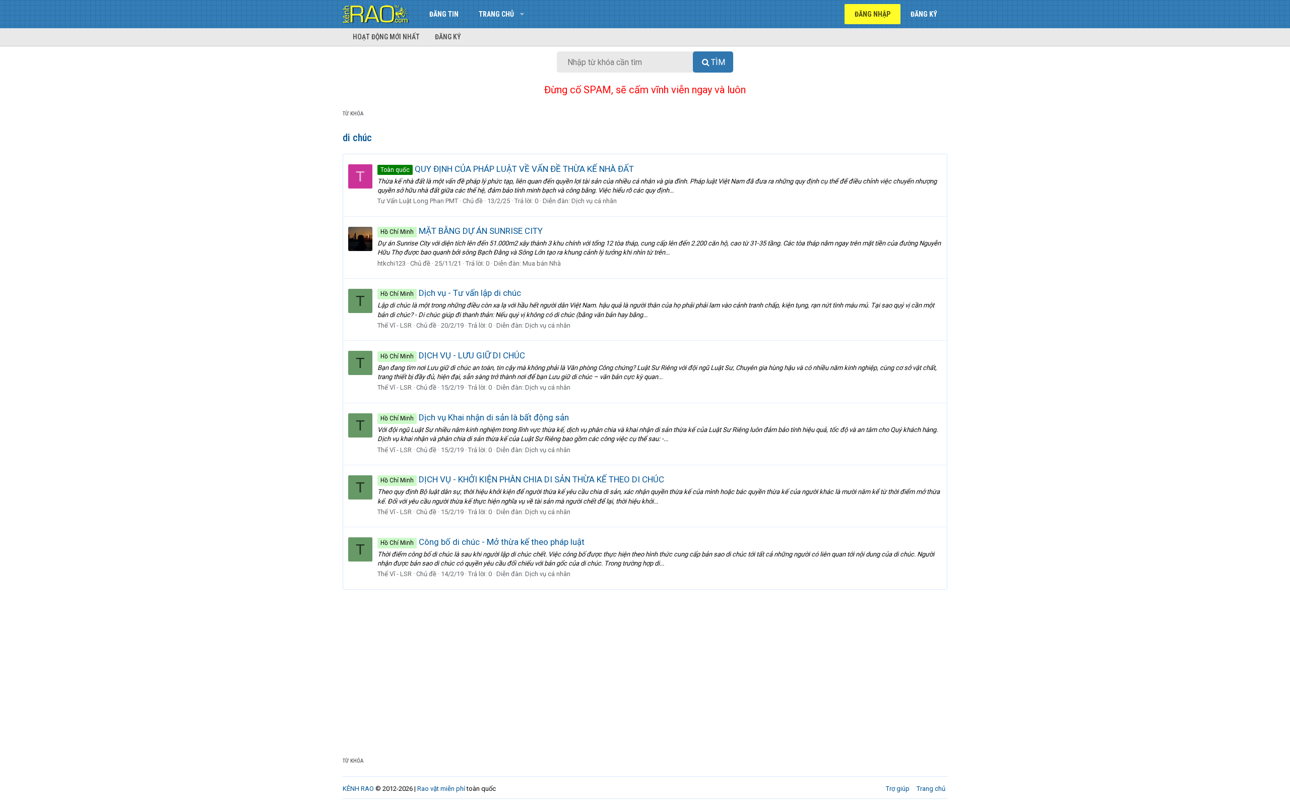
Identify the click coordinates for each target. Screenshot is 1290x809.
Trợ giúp (898, 788)
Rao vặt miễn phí (441, 788)
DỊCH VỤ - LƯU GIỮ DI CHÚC (452, 355)
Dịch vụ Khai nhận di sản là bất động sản (474, 417)
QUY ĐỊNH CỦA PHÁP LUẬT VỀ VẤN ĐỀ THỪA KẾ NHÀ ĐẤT (507, 169)
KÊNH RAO (358, 788)
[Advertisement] (645, 665)
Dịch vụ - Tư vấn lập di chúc (450, 293)
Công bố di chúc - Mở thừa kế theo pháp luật (482, 542)
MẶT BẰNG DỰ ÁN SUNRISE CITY (461, 231)
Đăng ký (448, 37)
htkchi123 (391, 263)
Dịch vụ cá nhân (594, 201)
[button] (522, 14)
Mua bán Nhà (542, 263)
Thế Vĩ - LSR (394, 325)
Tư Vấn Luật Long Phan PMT (417, 201)
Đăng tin (444, 14)
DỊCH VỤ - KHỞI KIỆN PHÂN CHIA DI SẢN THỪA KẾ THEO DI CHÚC (522, 479)
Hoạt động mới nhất (386, 37)
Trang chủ (496, 14)
